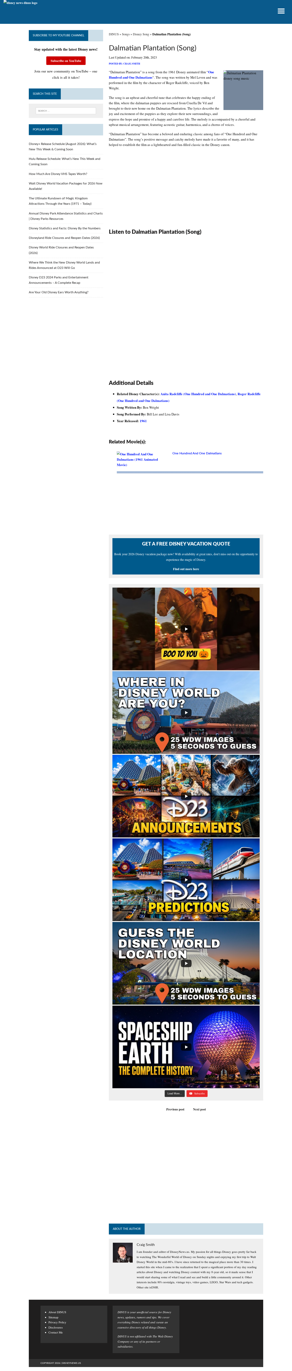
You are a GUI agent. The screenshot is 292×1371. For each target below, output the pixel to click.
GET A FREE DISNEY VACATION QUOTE (186, 544)
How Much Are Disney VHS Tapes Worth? (58, 174)
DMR (154, 1287)
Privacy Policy (57, 1322)
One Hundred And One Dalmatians (197, 453)
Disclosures (55, 1327)
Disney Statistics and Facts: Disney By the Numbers (65, 228)
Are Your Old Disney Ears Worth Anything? (58, 292)
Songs (126, 34)
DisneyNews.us (71, 1363)
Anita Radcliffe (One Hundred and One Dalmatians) (198, 393)
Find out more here (186, 569)
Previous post (175, 1109)
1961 (143, 420)
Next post (199, 1109)
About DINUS (57, 1312)
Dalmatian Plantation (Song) (152, 48)
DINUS (114, 34)
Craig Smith (131, 63)
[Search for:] (66, 110)
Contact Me (55, 1332)
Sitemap (53, 1317)
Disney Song (141, 34)
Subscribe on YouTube (66, 60)
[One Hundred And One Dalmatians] (142, 464)
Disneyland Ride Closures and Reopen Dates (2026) (64, 237)
